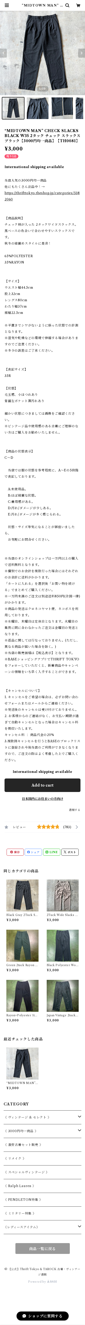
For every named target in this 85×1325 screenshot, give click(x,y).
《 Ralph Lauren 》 (20, 1186)
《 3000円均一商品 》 (21, 1131)
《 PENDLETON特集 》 (23, 1200)
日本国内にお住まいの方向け (42, 799)
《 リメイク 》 (15, 1158)
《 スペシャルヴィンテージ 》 (26, 1172)
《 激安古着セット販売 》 (23, 1145)
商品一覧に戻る (42, 1248)
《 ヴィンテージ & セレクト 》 (27, 1117)
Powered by (37, 1281)
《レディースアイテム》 (22, 1227)
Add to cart (42, 785)
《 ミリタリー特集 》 (20, 1213)
